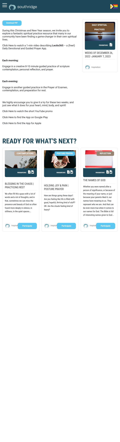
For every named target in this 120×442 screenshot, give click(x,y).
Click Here (8, 45)
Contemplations (25, 153)
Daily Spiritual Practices (99, 27)
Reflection (105, 153)
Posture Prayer (65, 153)
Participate (27, 226)
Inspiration (95, 67)
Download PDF (12, 23)
